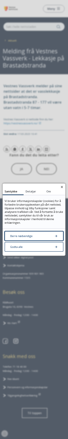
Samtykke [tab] (11, 191)
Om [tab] (48, 191)
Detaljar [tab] (31, 191)
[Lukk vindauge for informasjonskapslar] (62, 187)
